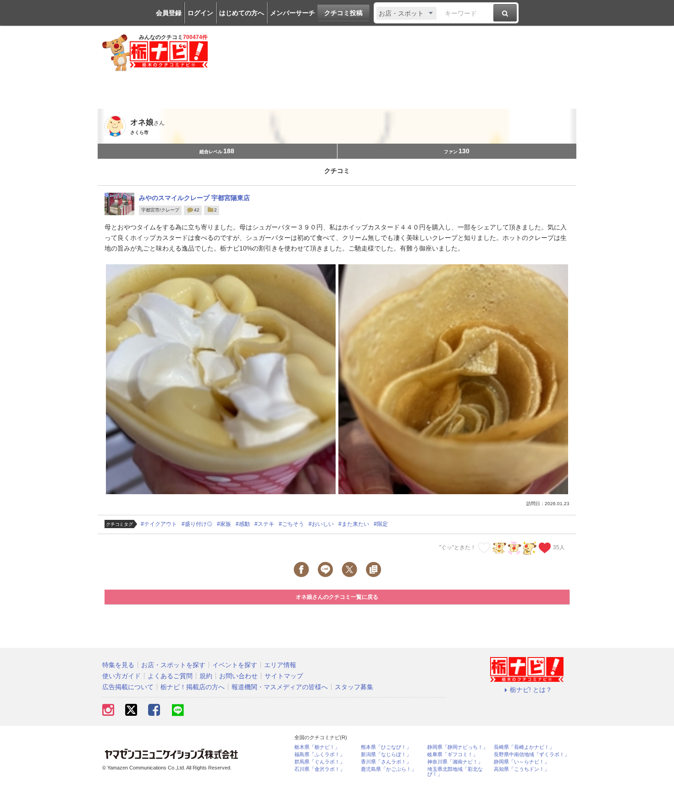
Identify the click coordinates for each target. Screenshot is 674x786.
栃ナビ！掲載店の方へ (192, 687)
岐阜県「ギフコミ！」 (452, 754)
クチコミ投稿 (343, 13)
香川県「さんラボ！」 (386, 761)
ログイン (200, 13)
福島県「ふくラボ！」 (319, 754)
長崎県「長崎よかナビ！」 (524, 747)
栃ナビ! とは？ (531, 689)
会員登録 (169, 13)
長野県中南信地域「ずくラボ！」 (531, 754)
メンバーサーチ (292, 13)
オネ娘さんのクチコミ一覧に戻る (337, 597)
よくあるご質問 (170, 676)
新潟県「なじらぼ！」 (386, 754)
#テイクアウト (159, 524)
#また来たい (353, 524)
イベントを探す (234, 665)
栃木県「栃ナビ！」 (317, 747)
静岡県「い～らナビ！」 (521, 761)
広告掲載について (128, 687)
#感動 (243, 524)
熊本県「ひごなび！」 (386, 747)
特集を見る (118, 665)
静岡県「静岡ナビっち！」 (457, 747)
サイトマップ (284, 676)
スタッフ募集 (354, 687)
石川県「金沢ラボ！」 (319, 769)
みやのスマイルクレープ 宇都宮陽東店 (194, 197)
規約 (205, 676)
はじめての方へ (241, 13)
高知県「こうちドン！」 (521, 769)
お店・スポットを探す (173, 665)
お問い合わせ (238, 676)
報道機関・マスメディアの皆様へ (280, 687)
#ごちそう (291, 524)
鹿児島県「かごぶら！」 (388, 769)
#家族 (224, 524)
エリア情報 (280, 665)
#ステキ (264, 524)
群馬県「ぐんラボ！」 (319, 761)
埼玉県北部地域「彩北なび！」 (455, 772)
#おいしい (321, 524)
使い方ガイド (121, 676)
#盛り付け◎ (197, 524)
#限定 (381, 524)
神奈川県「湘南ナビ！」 (455, 761)
